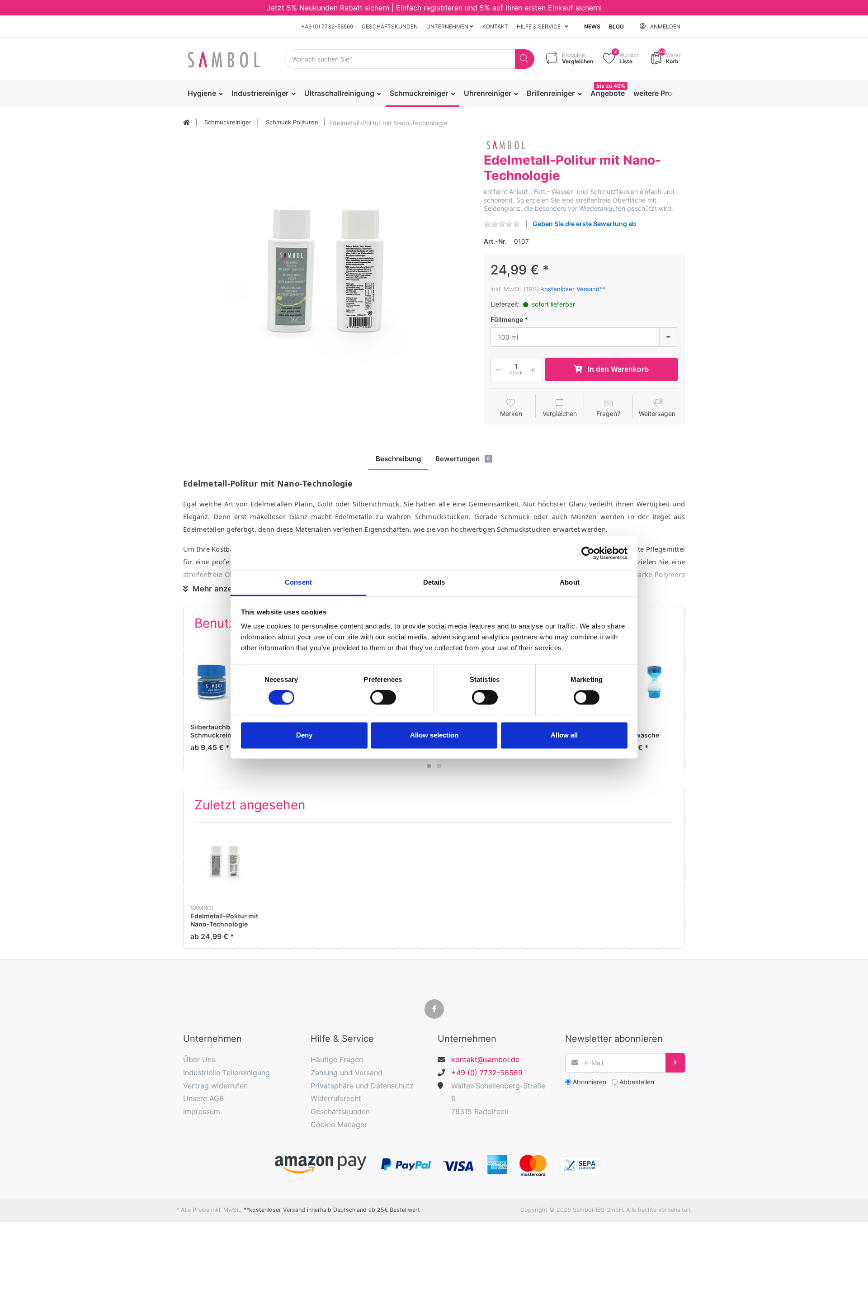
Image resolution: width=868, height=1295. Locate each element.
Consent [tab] (298, 582)
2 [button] (439, 766)
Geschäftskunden (390, 26)
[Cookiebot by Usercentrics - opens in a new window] (587, 553)
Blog (616, 26)
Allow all (564, 735)
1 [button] (429, 766)
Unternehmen (448, 26)
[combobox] (584, 337)
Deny (304, 735)
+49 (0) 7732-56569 (327, 26)
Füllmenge (507, 319)
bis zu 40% (610, 85)
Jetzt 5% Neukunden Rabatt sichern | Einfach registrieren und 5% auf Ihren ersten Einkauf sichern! (434, 7)
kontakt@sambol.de (485, 1059)
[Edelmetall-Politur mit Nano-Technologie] (326, 280)
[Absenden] (675, 1063)
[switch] (383, 697)
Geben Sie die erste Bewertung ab (584, 223)
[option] (326, 280)
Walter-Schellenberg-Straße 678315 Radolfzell (498, 1098)
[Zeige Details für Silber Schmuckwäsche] (640, 682)
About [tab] (570, 582)
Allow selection (434, 735)
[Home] (186, 122)
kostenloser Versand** (573, 289)
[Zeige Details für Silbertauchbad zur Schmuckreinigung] (224, 682)
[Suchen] (524, 59)
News (592, 26)
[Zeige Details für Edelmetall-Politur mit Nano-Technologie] (224, 863)
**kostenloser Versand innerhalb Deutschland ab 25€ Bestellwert (332, 1209)
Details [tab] (434, 582)
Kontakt (495, 26)
